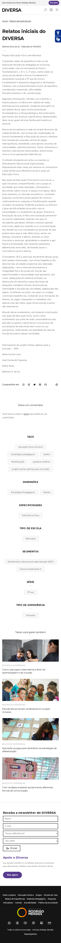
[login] (50, 10)
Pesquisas (52, 899)
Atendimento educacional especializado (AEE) (30, 562)
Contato (18, 902)
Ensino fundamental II (30, 569)
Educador (30, 615)
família (46, 454)
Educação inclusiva (26, 895)
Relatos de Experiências (20, 21)
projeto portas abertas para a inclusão (30, 469)
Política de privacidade (48, 902)
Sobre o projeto (9, 895)
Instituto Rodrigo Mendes (25, 2)
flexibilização (17, 462)
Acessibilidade (30, 902)
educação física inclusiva (30, 447)
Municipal (31, 539)
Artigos (39, 895)
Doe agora (12, 875)
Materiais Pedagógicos (36, 899)
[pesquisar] (45, 10)
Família (46, 492)
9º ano (31, 592)
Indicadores (8, 902)
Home (5, 21)
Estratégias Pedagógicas (23, 492)
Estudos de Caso (51, 895)
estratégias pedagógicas (23, 454)
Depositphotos (30, 934)
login (26, 414)
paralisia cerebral (41, 462)
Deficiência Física (30, 515)
